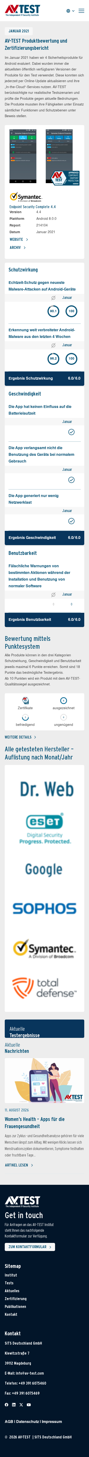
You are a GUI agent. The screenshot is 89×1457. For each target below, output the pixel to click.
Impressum (52, 1422)
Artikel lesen (16, 1165)
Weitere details (18, 737)
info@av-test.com (30, 1373)
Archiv (15, 247)
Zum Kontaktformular (27, 1247)
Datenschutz (27, 1422)
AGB (9, 1422)
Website (16, 239)
